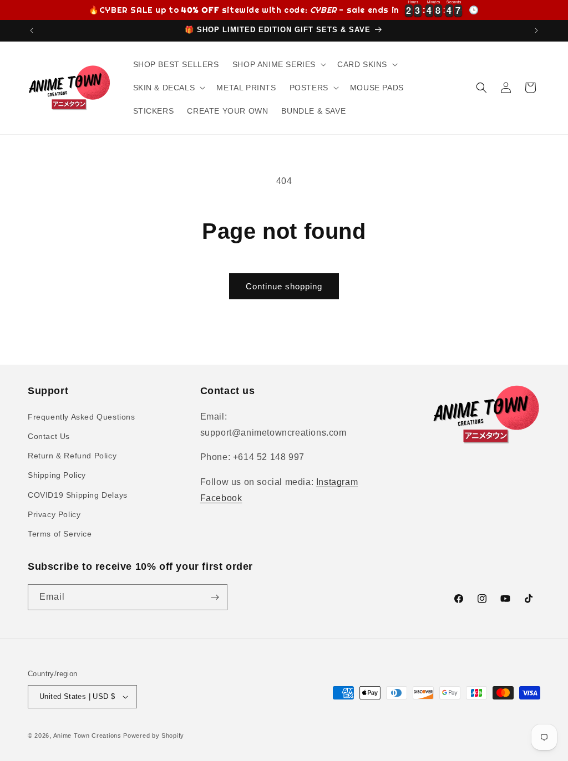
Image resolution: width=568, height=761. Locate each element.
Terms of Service (60, 533)
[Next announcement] (536, 30)
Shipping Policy (57, 475)
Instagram (337, 482)
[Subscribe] (214, 597)
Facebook (221, 498)
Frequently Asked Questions (81, 416)
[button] (278, 64)
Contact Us (49, 436)
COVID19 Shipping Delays (78, 495)
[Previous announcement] (31, 30)
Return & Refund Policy (72, 455)
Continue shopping (284, 286)
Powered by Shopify (153, 735)
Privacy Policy (54, 514)
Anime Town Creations (87, 735)
